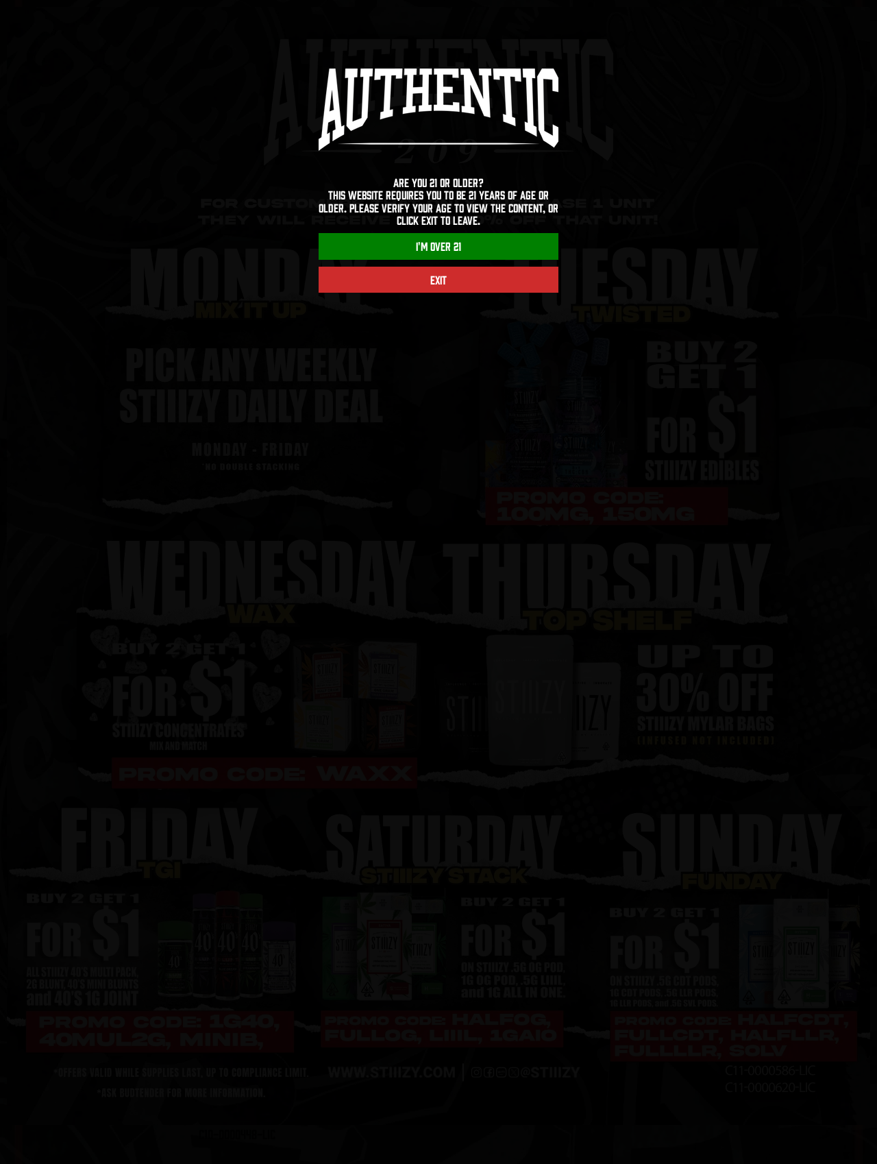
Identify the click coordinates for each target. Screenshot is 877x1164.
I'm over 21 (438, 246)
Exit (438, 280)
